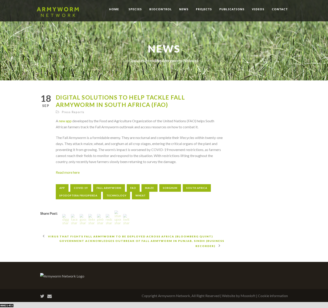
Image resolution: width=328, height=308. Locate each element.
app (62, 187)
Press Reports (73, 112)
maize (149, 187)
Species (135, 9)
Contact (280, 9)
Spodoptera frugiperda (78, 195)
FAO (133, 187)
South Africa (196, 187)
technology (116, 195)
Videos (258, 9)
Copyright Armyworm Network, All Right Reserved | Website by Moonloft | (200, 296)
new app (65, 121)
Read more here (68, 172)
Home (114, 9)
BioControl (160, 9)
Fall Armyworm (109, 187)
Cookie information (273, 296)
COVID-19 (81, 187)
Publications (232, 9)
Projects (204, 9)
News (184, 9)
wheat (140, 195)
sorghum (170, 187)
